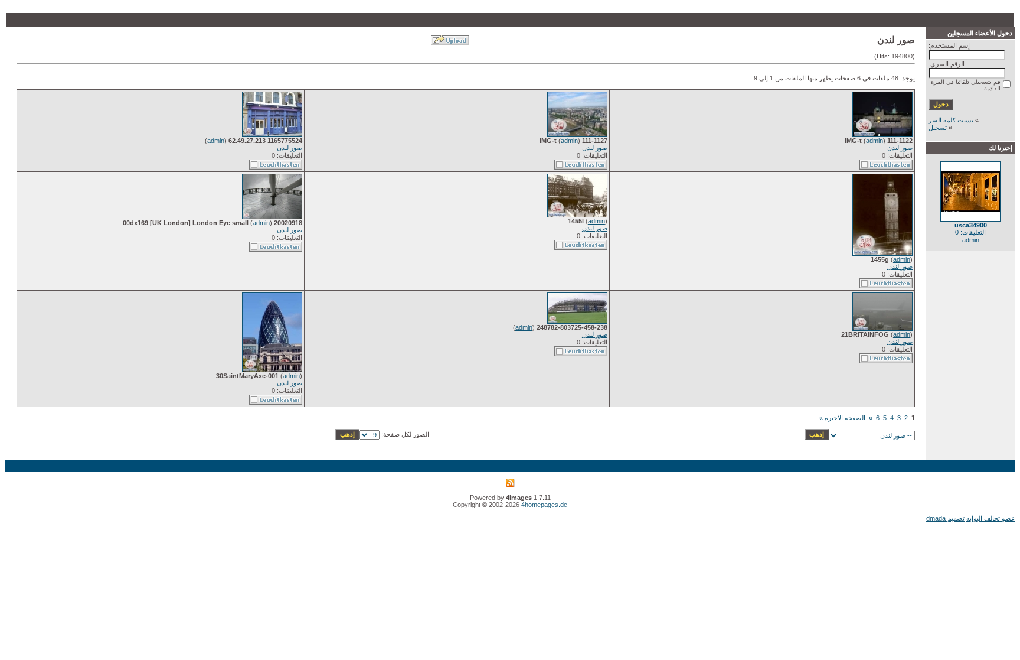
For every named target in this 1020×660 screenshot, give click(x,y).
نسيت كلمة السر (951, 119)
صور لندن (900, 147)
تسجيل (938, 127)
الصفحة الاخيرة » (842, 417)
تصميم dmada (945, 518)
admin (874, 140)
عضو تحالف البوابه (990, 518)
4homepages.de (544, 504)
